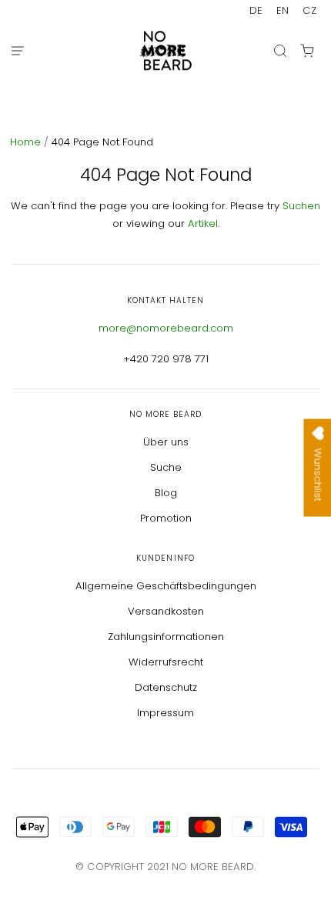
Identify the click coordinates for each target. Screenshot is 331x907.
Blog (166, 492)
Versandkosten (166, 611)
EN (282, 10)
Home (27, 142)
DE (255, 10)
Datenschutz (166, 687)
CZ (309, 10)
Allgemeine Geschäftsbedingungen (165, 586)
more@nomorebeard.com (166, 328)
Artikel (203, 223)
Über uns (166, 442)
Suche (166, 467)
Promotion (166, 518)
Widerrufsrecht (166, 662)
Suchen (301, 205)
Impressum (165, 712)
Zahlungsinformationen (166, 636)
